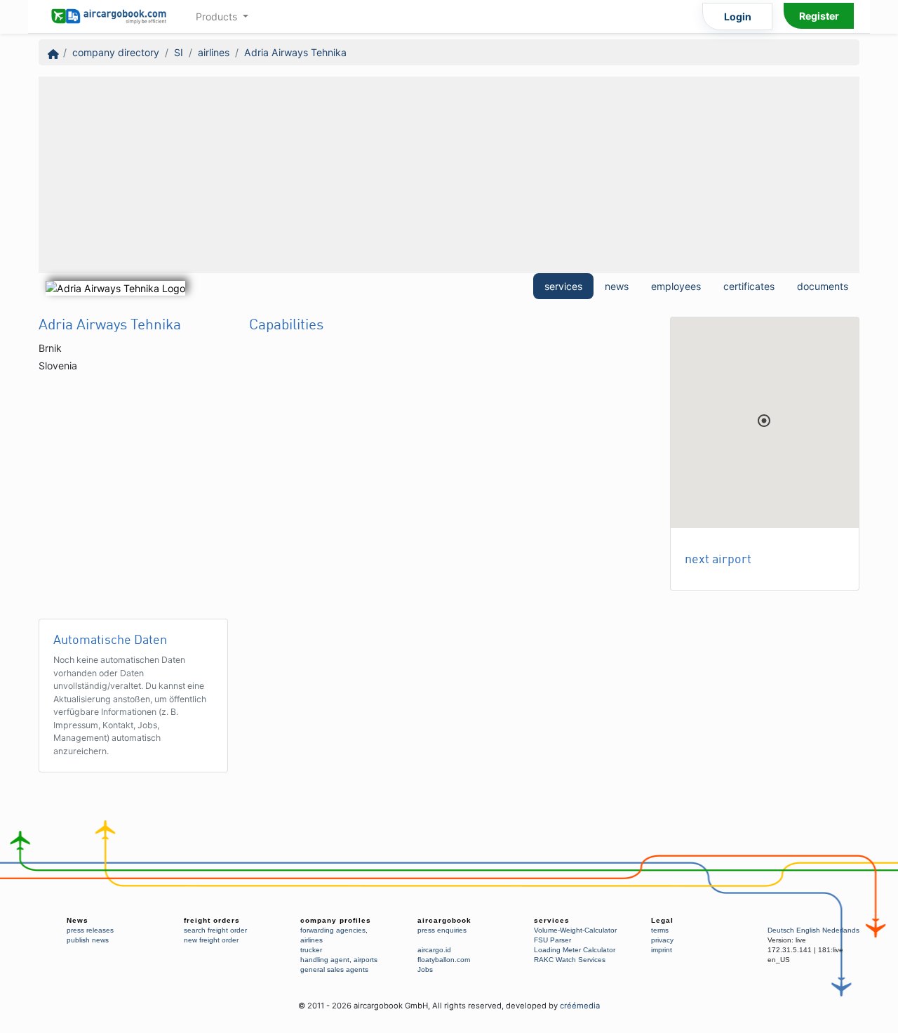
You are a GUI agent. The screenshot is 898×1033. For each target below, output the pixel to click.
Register (819, 16)
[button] (764, 420)
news (617, 286)
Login (737, 16)
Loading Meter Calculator (574, 950)
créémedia (580, 1006)
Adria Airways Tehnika (295, 52)
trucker (311, 950)
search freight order (215, 930)
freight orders (212, 920)
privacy (662, 940)
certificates (749, 286)
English (808, 930)
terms (660, 930)
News (77, 920)
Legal (662, 920)
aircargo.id (434, 950)
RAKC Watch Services (569, 959)
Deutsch (781, 930)
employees (676, 286)
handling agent (324, 959)
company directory (115, 52)
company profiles (335, 920)
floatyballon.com (443, 959)
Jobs (425, 969)
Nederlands (840, 930)
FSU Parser (552, 940)
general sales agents (334, 969)
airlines (213, 52)
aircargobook (444, 920)
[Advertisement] (449, 175)
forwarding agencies (333, 930)
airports (365, 959)
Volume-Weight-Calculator (575, 930)
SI (178, 52)
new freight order (211, 940)
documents (822, 286)
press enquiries (442, 930)
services (563, 286)
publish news (88, 940)
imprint (661, 950)
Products (218, 16)
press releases (90, 930)
